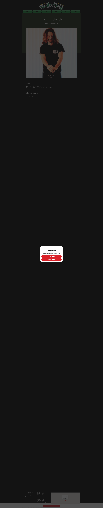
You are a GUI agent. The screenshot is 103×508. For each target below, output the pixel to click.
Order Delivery (51, 256)
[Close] (42, 248)
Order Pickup (51, 259)
